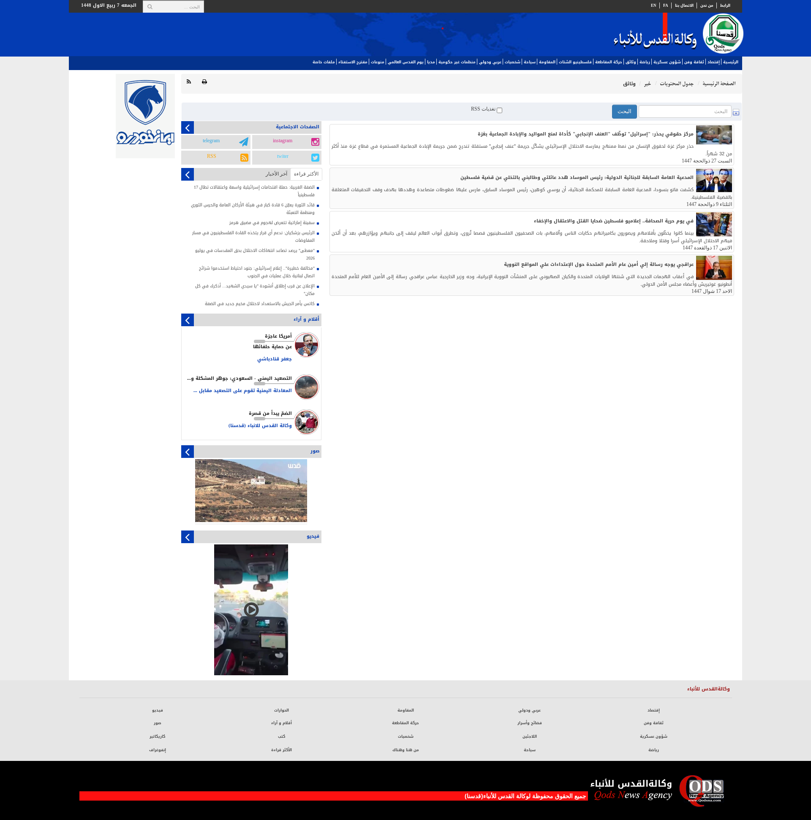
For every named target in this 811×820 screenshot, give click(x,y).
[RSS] (188, 82)
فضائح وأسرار (529, 723)
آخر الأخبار (276, 174)
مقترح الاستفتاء (352, 62)
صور (157, 723)
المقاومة (547, 62)
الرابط (725, 5)
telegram (211, 141)
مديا (431, 62)
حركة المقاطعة (608, 62)
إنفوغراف (157, 750)
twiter (282, 156)
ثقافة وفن (694, 62)
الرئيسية (730, 62)
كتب (281, 736)
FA (665, 5)
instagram (282, 141)
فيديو (157, 710)
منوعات (377, 62)
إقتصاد (714, 62)
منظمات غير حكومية (457, 62)
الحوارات (281, 710)
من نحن (706, 5)
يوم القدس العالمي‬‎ (406, 62)
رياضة (645, 62)
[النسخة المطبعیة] (204, 82)
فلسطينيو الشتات (575, 62)
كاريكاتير (157, 736)
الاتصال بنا (684, 5)
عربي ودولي (490, 62)
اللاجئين (530, 736)
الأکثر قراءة (306, 174)
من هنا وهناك (405, 750)
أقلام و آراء (281, 723)
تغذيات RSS (484, 109)
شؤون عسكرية (667, 62)
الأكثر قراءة (281, 750)
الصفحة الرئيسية (718, 83)
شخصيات (512, 62)
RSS (211, 156)
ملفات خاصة (324, 62)
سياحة (530, 62)
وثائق (631, 62)
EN (653, 5)
